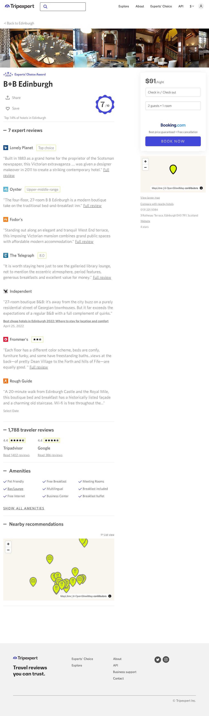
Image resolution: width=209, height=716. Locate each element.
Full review (92, 205)
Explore (124, 6)
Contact (118, 678)
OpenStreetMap (84, 596)
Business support (124, 672)
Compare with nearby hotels (156, 204)
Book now (173, 141)
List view (108, 534)
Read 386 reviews (50, 455)
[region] (58, 570)
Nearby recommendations (35, 524)
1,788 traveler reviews (31, 430)
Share (16, 97)
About (140, 6)
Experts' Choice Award (30, 74)
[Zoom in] (8, 544)
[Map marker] (82, 540)
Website (145, 221)
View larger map (150, 197)
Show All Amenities (23, 508)
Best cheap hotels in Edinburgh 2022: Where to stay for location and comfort (56, 321)
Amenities (19, 471)
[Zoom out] (8, 550)
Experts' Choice (161, 6)
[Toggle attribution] (109, 596)
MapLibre (65, 596)
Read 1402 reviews (16, 455)
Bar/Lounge (15, 488)
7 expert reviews (25, 130)
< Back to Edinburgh (19, 23)
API (180, 6)
